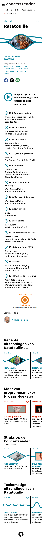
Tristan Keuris (10, 71)
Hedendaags (9, 402)
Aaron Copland (9, 66)
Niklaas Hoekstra (20, 320)
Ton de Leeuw (23, 69)
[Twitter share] (12, 80)
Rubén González (10, 69)
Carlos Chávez (21, 66)
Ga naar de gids (10, 444)
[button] (8, 97)
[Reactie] (17, 80)
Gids (17, 10)
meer (26, 348)
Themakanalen (28, 10)
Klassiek (8, 21)
